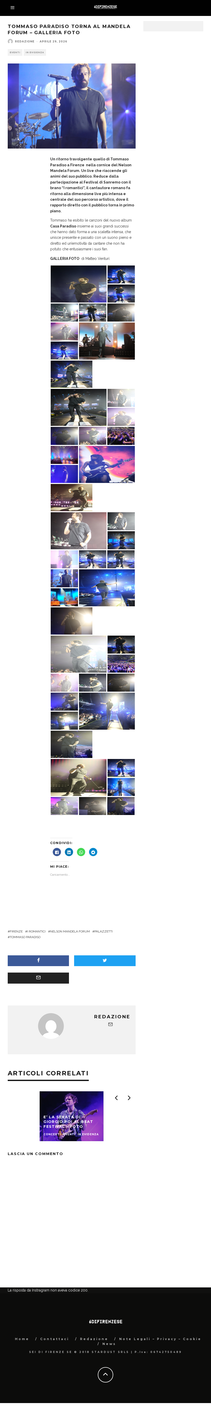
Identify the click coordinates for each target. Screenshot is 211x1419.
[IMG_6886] (64, 436)
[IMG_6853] (121, 521)
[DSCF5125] (106, 587)
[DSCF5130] (121, 768)
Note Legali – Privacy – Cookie (160, 1339)
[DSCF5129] (71, 374)
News (109, 1344)
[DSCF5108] (64, 597)
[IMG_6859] (92, 682)
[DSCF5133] (64, 350)
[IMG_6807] (64, 559)
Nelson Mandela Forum (70, 931)
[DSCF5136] (78, 407)
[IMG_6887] (92, 806)
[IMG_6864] (106, 464)
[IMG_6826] (64, 331)
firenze (16, 931)
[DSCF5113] (64, 312)
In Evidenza (35, 52)
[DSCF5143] (92, 312)
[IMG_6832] (121, 417)
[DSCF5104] (64, 455)
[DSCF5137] (92, 559)
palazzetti (103, 931)
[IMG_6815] (71, 497)
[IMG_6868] (64, 578)
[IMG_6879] (71, 744)
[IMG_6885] (121, 682)
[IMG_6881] (71, 621)
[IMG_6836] (64, 682)
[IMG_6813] (64, 806)
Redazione (24, 41)
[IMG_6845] (121, 398)
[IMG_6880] (78, 284)
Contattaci (54, 1339)
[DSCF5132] (121, 559)
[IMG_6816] (78, 777)
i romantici (36, 931)
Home (22, 1339)
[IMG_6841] (92, 436)
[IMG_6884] (121, 312)
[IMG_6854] (78, 530)
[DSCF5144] (121, 540)
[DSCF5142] (121, 644)
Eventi (15, 52)
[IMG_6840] (78, 654)
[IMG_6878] (121, 806)
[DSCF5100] (121, 436)
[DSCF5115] (106, 711)
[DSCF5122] (64, 720)
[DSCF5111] (106, 341)
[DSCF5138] (121, 293)
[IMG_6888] (64, 474)
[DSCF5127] (121, 787)
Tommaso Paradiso (25, 937)
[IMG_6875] (64, 701)
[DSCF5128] (121, 274)
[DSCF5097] (121, 663)
